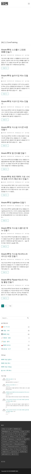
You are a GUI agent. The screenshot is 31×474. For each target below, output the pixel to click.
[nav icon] (29, 3)
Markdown (11, 439)
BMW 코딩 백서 (5, 363)
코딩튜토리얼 (23, 451)
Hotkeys (12, 436)
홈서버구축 (15, 454)
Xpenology (5, 449)
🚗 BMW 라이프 (6, 345)
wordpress (23, 446)
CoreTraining (16, 431)
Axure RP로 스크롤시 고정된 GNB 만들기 (13, 50)
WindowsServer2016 (13, 446)
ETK (3, 434)
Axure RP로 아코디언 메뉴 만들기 (14, 102)
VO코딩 (4, 446)
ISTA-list (4, 439)
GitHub (24, 434)
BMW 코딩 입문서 (6, 359)
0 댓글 (27, 55)
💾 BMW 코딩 (5, 334)
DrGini (22, 431)
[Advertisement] (15, 23)
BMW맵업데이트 (6, 431)
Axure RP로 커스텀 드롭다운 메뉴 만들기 (14, 229)
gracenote (4, 436)
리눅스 (11, 449)
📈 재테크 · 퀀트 (6, 338)
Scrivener (4, 441)
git (19, 434)
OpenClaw (19, 439)
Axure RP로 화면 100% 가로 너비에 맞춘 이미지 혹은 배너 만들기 (15, 177)
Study (16, 441)
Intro (17, 436)
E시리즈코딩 (9, 434)
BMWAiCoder (17, 429)
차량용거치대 (5, 451)
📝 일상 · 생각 (5, 341)
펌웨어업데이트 (6, 454)
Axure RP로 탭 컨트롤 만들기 (13, 153)
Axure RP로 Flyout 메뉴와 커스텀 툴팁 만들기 (14, 281)
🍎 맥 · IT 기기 (5, 327)
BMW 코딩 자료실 (6, 367)
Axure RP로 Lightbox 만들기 (13, 202)
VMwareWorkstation (19, 444)
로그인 (3, 461)
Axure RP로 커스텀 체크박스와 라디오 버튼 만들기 (14, 255)
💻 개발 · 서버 (5, 330)
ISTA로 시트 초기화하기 (10, 384)
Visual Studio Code (7, 444)
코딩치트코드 (14, 451)
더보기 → (5, 68)
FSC (16, 434)
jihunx (4, 55)
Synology (22, 441)
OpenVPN (26, 439)
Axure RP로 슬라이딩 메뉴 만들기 (14, 76)
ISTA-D (22, 436)
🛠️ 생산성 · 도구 (20, 55)
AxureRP (9, 429)
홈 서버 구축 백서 (6, 370)
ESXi (27, 431)
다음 (10, 306)
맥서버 (24, 449)
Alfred (3, 429)
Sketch (11, 441)
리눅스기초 (18, 449)
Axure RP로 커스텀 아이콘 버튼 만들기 (14, 128)
